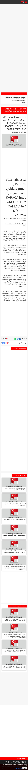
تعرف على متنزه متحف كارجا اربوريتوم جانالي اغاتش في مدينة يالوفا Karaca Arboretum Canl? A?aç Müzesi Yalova (15, 98)
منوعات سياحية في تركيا (12, 108)
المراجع (23, 102)
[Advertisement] (14, 18)
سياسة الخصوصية (18, 768)
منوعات (20, 108)
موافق (24, 768)
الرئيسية (24, 108)
